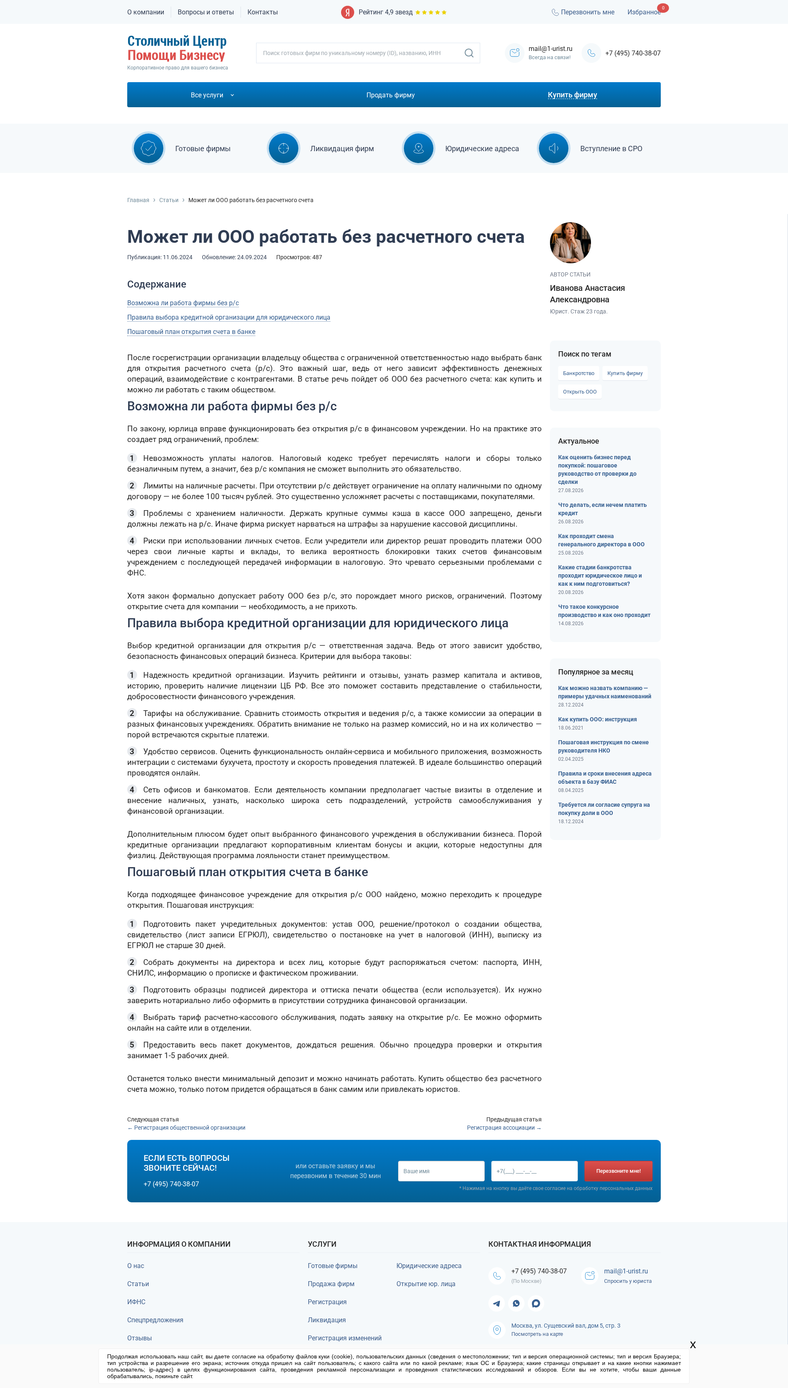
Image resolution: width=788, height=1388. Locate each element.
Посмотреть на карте (537, 1334)
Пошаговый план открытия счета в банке (191, 332)
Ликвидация (327, 1320)
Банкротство (578, 373)
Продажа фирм (331, 1284)
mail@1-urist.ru (626, 1271)
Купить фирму (625, 373)
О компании (145, 12)
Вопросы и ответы (206, 12)
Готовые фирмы (332, 1266)
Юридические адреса (429, 1266)
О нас (135, 1266)
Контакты (262, 12)
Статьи (169, 200)
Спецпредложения (155, 1320)
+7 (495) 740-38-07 (633, 53)
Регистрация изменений (345, 1338)
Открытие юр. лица (426, 1284)
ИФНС (136, 1302)
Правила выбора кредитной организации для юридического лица (228, 317)
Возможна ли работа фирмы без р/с (183, 303)
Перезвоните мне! (618, 1171)
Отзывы (139, 1338)
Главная (138, 200)
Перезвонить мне (587, 12)
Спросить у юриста (628, 1281)
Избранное (644, 12)
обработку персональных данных (613, 1188)
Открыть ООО (580, 392)
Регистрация (327, 1302)
